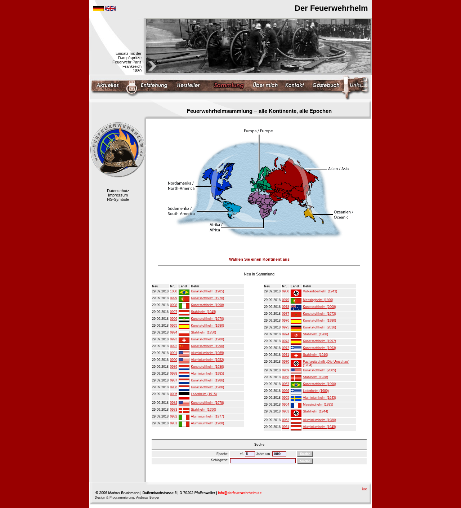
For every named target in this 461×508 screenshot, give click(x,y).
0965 (285, 397)
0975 (285, 327)
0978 (285, 307)
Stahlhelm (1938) (315, 377)
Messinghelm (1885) (318, 404)
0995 (173, 325)
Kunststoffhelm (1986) (207, 366)
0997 (173, 312)
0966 (285, 391)
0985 (173, 394)
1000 (173, 291)
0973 (285, 341)
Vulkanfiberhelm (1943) (320, 291)
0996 (173, 319)
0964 (285, 404)
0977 (285, 313)
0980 (285, 291)
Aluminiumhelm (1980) (319, 420)
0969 (285, 370)
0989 (173, 366)
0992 (173, 346)
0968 (285, 377)
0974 (285, 334)
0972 (285, 348)
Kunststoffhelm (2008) (319, 307)
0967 (285, 384)
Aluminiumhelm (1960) (207, 423)
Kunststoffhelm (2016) (319, 327)
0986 (173, 387)
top (364, 488)
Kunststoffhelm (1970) (207, 298)
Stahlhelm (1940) (315, 355)
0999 (173, 298)
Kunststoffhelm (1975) (319, 313)
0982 (173, 416)
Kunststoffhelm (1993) (319, 348)
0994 (173, 332)
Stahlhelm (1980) (315, 334)
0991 (173, 353)
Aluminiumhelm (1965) (207, 353)
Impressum (118, 195)
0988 (173, 373)
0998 (173, 305)
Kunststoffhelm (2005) (319, 370)
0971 (285, 355)
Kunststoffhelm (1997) (319, 341)
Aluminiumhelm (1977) (207, 416)
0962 (285, 420)
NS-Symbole (118, 199)
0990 (173, 360)
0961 (285, 427)
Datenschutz (118, 191)
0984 (173, 403)
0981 (173, 423)
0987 (173, 380)
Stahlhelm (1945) (203, 312)
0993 (173, 339)
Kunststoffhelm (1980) (207, 325)
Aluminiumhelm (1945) (319, 397)
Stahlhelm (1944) (315, 411)
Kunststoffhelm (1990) (207, 346)
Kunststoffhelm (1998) (207, 305)
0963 (285, 411)
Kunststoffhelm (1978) (207, 403)
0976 (285, 320)
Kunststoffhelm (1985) (207, 291)
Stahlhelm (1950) (203, 332)
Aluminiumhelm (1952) (207, 360)
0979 (285, 300)
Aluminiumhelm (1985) (207, 373)
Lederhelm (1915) (204, 394)
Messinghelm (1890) (318, 300)
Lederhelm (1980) (316, 391)
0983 (173, 409)
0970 (285, 361)
